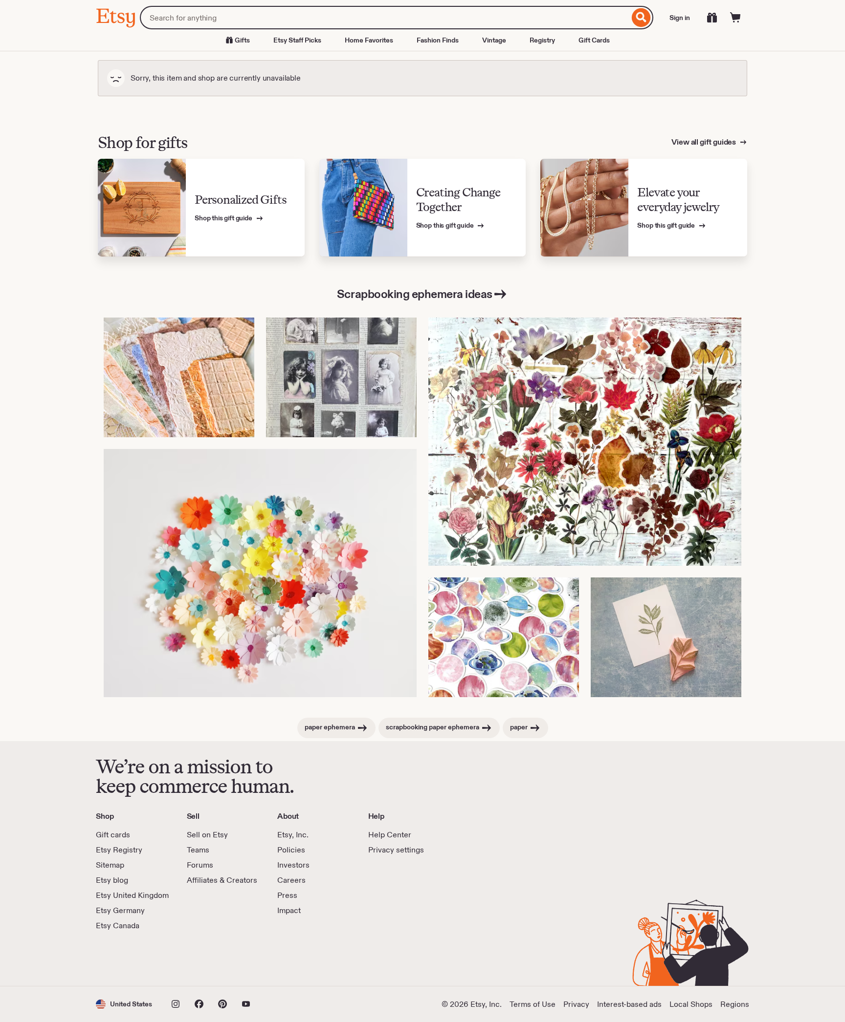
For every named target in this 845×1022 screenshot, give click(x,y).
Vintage (494, 40)
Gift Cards (594, 40)
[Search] (641, 17)
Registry (542, 40)
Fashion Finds (438, 40)
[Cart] (735, 17)
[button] (124, 1004)
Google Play (203, 958)
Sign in (679, 17)
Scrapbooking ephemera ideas (414, 293)
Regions (734, 1004)
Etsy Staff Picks (297, 40)
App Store (129, 958)
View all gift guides (704, 142)
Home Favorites (369, 40)
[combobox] (384, 17)
